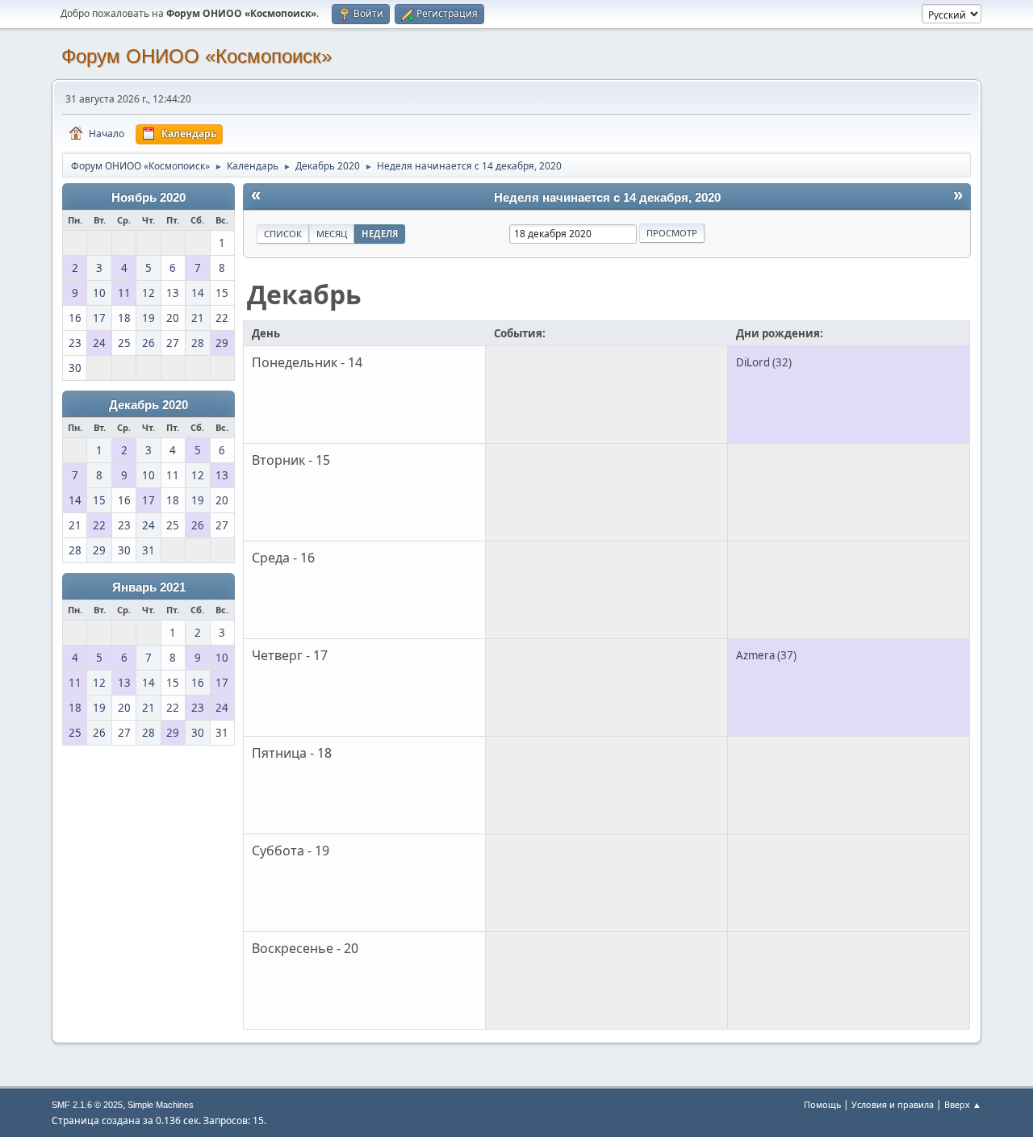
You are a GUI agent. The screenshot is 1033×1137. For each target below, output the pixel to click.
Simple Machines (161, 1105)
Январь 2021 (149, 587)
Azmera (755, 655)
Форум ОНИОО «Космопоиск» (196, 56)
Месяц (331, 234)
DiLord (753, 362)
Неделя (380, 234)
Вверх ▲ (962, 1104)
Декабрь (304, 294)
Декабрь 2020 (148, 405)
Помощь (822, 1104)
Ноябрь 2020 (148, 197)
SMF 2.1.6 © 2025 (87, 1105)
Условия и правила (892, 1104)
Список (283, 234)
